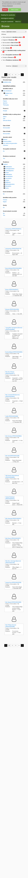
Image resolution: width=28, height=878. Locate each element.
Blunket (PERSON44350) (12, 309)
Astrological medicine (7, 18)
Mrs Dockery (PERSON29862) (13, 436)
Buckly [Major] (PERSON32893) (13, 352)
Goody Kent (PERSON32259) (13, 582)
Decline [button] (5, 9)
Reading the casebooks (8, 15)
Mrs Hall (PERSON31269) (12, 455)
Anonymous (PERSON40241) (13, 228)
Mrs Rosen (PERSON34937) (13, 538)
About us (18, 21)
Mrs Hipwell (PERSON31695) (13, 602)
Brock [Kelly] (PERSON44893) (13, 268)
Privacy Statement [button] (7, 6)
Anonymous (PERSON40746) (13, 248)
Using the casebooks (7, 21)
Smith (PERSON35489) (11, 416)
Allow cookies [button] (14, 9)
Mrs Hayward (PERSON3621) (13, 518)
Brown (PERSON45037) (11, 289)
